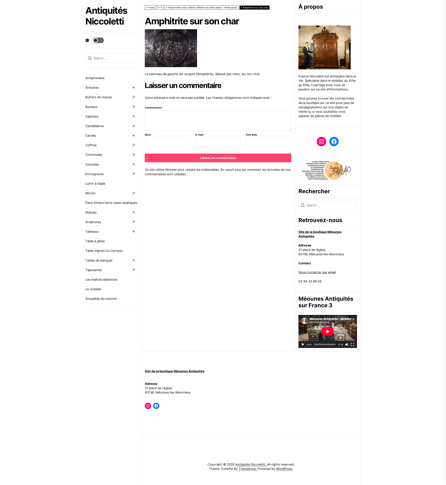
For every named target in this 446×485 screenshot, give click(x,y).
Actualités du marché (100, 298)
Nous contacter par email (317, 272)
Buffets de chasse (98, 97)
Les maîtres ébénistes (101, 279)
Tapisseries (93, 270)
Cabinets (91, 116)
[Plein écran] (352, 344)
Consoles (92, 164)
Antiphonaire (94, 78)
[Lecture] (303, 344)
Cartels (90, 135)
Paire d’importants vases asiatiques (111, 203)
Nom (149, 134)
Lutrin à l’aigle (95, 183)
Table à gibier (95, 241)
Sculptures (93, 222)
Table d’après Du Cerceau (104, 250)
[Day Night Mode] (94, 40)
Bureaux (91, 107)
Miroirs (90, 193)
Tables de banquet (99, 260)
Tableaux (92, 231)
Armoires (92, 87)
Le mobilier (93, 289)
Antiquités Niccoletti (106, 16)
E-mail (200, 134)
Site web (251, 134)
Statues (91, 212)
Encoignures (94, 174)
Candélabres (94, 126)
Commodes (93, 155)
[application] (327, 331)
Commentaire (154, 107)
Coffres (91, 145)
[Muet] (347, 344)
